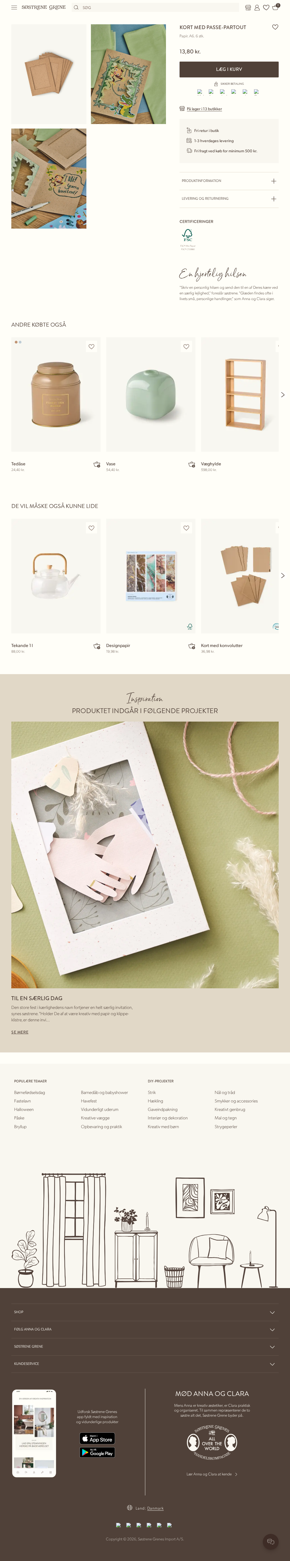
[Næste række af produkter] (283, 395)
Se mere (19, 1032)
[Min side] (257, 7)
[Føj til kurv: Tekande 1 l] (96, 646)
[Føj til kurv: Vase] (191, 464)
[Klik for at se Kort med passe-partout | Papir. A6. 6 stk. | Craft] (48, 74)
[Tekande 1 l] (56, 576)
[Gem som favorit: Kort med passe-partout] (275, 26)
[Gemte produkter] (266, 7)
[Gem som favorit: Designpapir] (186, 528)
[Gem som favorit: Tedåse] (91, 346)
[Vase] (150, 394)
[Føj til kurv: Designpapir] (191, 646)
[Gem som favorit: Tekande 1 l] (91, 528)
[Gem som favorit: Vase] (186, 346)
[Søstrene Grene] (44, 7)
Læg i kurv (229, 69)
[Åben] (14, 7)
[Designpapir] (150, 576)
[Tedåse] (56, 394)
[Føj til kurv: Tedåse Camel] (96, 464)
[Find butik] (248, 7)
